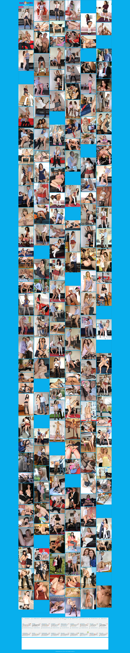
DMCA (69, 651)
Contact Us (72, 651)
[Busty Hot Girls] (26, 3)
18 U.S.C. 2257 (65, 651)
